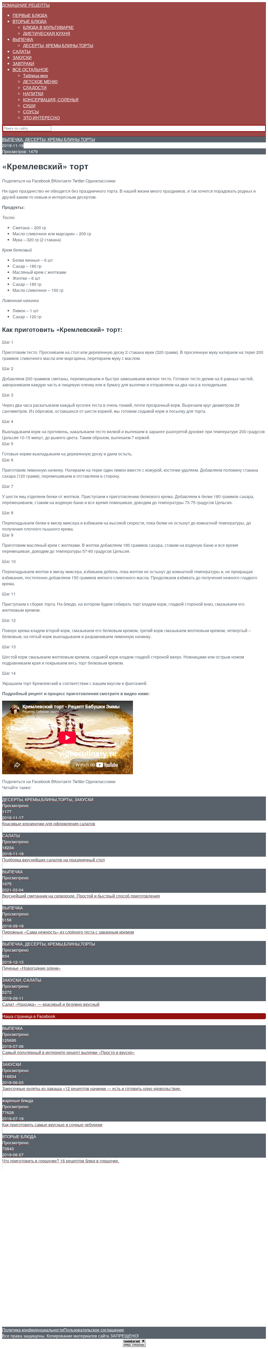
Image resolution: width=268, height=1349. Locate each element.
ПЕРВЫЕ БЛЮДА (30, 15)
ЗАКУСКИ (22, 57)
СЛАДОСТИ (35, 88)
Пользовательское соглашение (94, 1330)
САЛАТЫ (21, 51)
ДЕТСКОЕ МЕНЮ (40, 82)
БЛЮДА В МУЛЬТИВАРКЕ (48, 27)
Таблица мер (35, 76)
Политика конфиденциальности (33, 1330)
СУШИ (29, 106)
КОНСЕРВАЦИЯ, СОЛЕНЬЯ (51, 100)
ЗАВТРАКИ (23, 63)
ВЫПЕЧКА (23, 39)
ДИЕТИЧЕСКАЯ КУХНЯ (46, 33)
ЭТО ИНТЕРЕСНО (41, 118)
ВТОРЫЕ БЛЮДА (30, 21)
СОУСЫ (31, 112)
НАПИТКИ (33, 94)
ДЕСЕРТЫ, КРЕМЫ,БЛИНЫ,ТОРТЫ (58, 45)
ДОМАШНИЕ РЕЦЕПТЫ (26, 5)
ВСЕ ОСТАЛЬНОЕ (30, 69)
